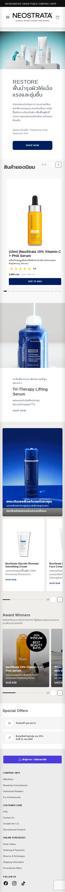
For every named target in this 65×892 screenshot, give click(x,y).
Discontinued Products (14, 829)
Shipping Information (13, 862)
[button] (5, 291)
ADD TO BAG (35, 281)
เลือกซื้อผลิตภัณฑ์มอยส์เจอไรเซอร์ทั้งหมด (26, 511)
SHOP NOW (19, 410)
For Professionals (12, 797)
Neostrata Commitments (15, 785)
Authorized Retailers (13, 791)
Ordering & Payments (14, 850)
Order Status (9, 844)
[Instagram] (15, 884)
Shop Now (32, 145)
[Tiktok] (23, 884)
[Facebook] (6, 884)
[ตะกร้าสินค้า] (57, 17)
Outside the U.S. (11, 823)
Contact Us (8, 817)
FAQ (5, 811)
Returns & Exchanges (14, 856)
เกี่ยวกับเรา (8, 779)
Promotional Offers (12, 868)
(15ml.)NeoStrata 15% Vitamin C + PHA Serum (35, 254)
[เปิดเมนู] (7, 17)
